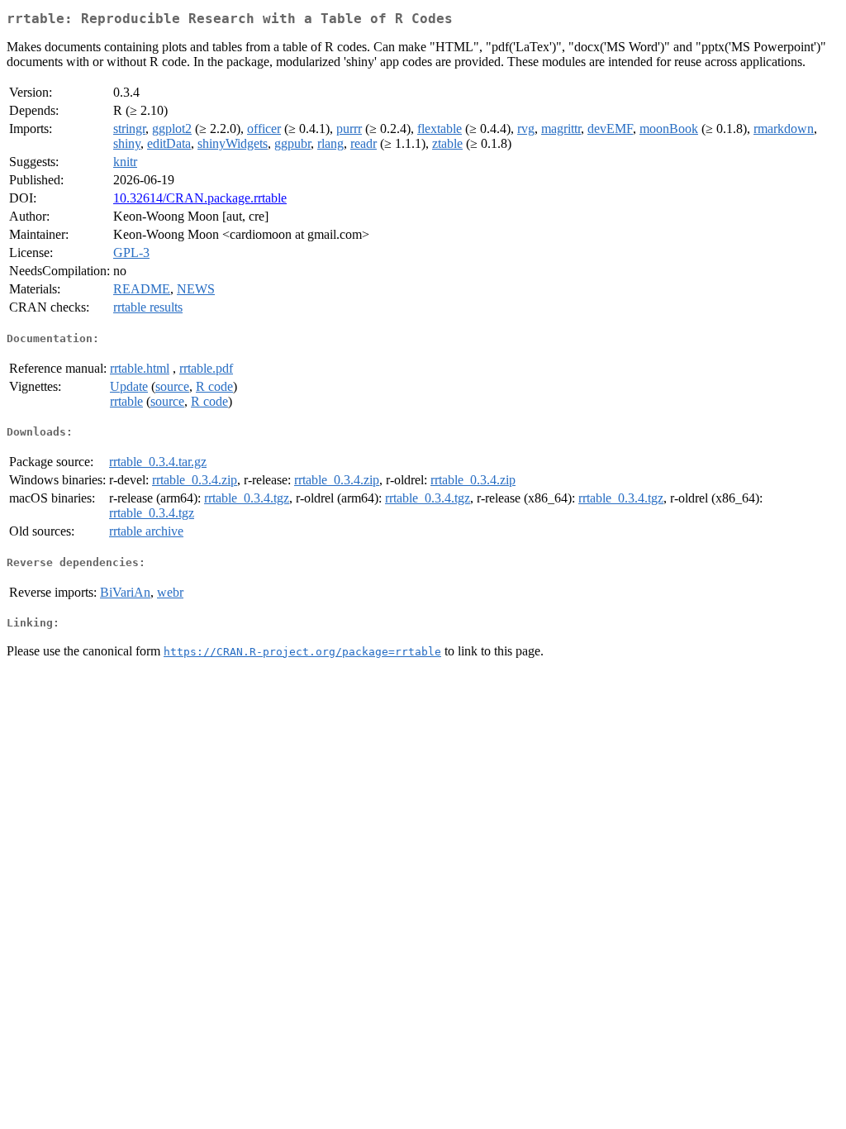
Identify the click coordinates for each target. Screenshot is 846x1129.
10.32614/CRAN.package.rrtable (200, 198)
